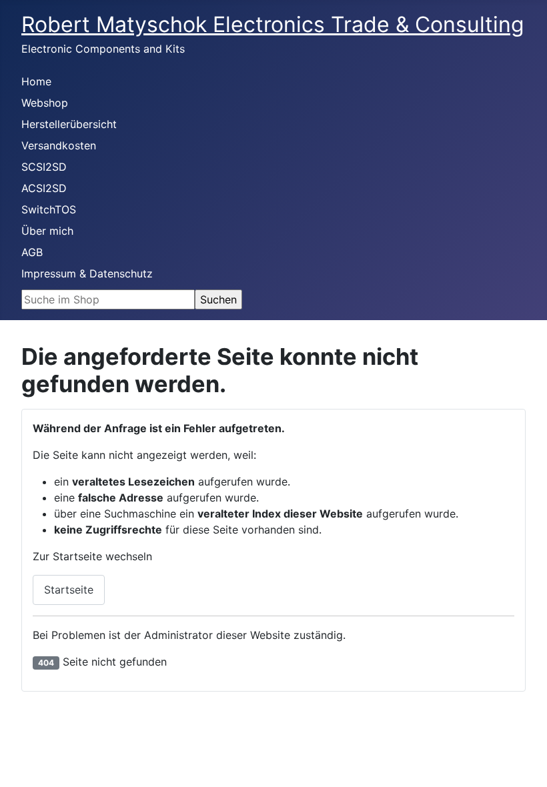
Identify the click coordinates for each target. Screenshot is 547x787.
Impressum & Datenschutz (87, 273)
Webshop (44, 102)
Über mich (47, 230)
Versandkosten (58, 145)
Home (36, 81)
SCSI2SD (44, 166)
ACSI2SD (44, 188)
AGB (32, 252)
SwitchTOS (48, 209)
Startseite (68, 589)
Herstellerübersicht (69, 124)
